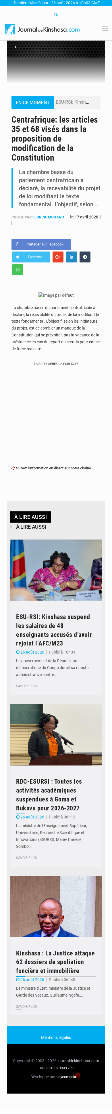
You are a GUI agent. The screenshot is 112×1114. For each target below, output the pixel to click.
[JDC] (43, 28)
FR (56, 15)
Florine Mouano (48, 217)
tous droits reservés (56, 1067)
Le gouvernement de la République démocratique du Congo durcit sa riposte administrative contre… (52, 667)
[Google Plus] (58, 257)
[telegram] (85, 257)
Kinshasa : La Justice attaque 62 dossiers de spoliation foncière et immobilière (55, 962)
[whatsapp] (17, 269)
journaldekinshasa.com (78, 1060)
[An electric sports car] (56, 570)
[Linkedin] (71, 257)
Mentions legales (56, 1037)
